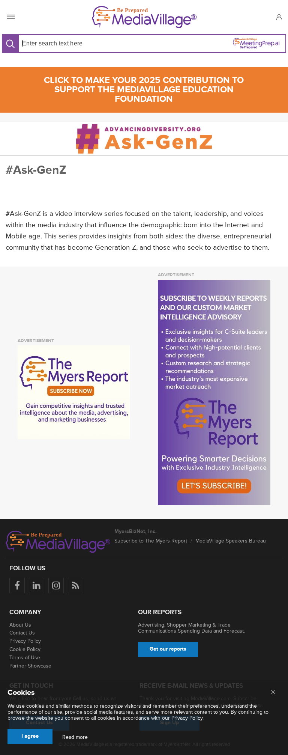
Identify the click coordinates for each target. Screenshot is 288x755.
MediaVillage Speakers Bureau (230, 541)
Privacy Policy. (187, 718)
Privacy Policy (25, 641)
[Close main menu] (273, 692)
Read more (75, 737)
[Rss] (75, 585)
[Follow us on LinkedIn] (36, 585)
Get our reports (168, 649)
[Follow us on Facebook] (17, 585)
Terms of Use (24, 657)
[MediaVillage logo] (58, 542)
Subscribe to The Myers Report (150, 541)
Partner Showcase (30, 666)
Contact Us (22, 633)
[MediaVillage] (144, 17)
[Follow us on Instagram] (56, 585)
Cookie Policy (24, 649)
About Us (20, 625)
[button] (279, 17)
